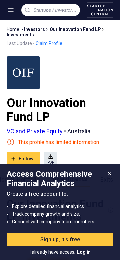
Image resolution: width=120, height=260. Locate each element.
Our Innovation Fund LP (75, 29)
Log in (84, 252)
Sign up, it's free (60, 239)
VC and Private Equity (35, 131)
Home (13, 29)
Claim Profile (49, 43)
